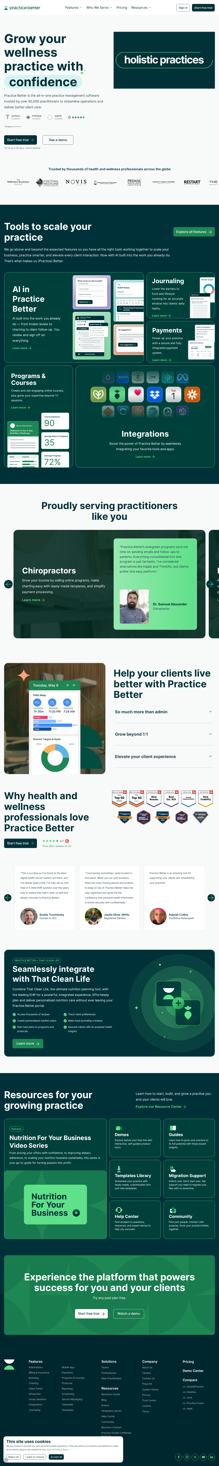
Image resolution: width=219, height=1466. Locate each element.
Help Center (108, 1416)
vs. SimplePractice (193, 1386)
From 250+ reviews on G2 (56, 846)
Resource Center (110, 1394)
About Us (147, 1367)
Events (105, 1405)
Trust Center (149, 1400)
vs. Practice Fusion (193, 1403)
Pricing (122, 7)
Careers (146, 1372)
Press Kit (147, 1383)
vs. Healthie (189, 1392)
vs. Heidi (187, 1408)
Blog (103, 1399)
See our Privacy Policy (58, 1449)
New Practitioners (111, 1378)
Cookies (146, 1405)
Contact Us (148, 1378)
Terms (145, 1411)
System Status (150, 1389)
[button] (73, 7)
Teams (105, 1367)
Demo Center (193, 1371)
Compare (190, 1380)
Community (107, 1421)
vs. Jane (187, 1397)
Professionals (108, 1372)
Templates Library (111, 1410)
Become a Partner (111, 1427)
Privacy (146, 1394)
